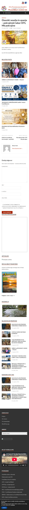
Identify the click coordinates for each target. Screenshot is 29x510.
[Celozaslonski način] (25, 465)
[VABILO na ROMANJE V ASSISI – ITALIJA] (14, 70)
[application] (14, 459)
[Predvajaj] (3, 465)
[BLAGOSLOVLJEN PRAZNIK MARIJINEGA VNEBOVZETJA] (6, 324)
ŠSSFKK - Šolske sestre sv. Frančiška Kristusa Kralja (14, 494)
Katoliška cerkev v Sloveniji (8, 474)
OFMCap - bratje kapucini (8, 484)
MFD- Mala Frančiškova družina (9, 497)
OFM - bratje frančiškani (8, 482)
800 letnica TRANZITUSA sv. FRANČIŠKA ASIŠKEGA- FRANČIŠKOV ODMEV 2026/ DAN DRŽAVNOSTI (19, 366)
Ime (3, 185)
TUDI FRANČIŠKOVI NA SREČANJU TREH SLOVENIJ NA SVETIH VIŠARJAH (19, 341)
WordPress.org (5, 424)
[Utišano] (23, 465)
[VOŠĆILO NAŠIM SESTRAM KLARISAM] (6, 332)
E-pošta (4, 191)
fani (11, 28)
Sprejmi (4, 507)
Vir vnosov (4, 419)
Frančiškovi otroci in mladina (9, 479)
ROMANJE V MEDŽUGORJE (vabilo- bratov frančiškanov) (19, 356)
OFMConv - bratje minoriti (8, 487)
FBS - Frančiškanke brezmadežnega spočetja (12, 489)
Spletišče (4, 198)
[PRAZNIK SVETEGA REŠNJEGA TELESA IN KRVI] (14, 117)
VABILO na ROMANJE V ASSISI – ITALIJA (13, 79)
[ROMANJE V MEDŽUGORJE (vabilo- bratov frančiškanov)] (14, 93)
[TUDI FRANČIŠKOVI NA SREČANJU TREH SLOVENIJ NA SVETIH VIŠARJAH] (6, 340)
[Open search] (25, 13)
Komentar (5, 166)
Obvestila (4, 17)
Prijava (3, 416)
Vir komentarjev (6, 421)
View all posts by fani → (17, 148)
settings (13, 505)
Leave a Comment (17, 28)
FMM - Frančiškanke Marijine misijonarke (12, 492)
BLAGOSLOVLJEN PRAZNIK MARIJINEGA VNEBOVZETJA (19, 325)
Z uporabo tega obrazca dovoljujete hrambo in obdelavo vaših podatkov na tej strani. (14, 206)
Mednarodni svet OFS (7, 477)
